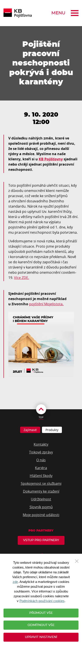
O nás (41, 460)
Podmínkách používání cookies (42, 601)
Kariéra (41, 467)
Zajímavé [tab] (30, 430)
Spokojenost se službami (41, 483)
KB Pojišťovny (51, 159)
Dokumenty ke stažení (41, 491)
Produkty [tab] (51, 430)
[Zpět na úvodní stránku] (17, 13)
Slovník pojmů (41, 507)
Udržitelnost (41, 499)
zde (15, 582)
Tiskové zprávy (41, 452)
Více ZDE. (21, 277)
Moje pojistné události (41, 514)
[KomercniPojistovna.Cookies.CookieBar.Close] (77, 560)
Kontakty (41, 444)
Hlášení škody (41, 475)
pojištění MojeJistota (46, 304)
